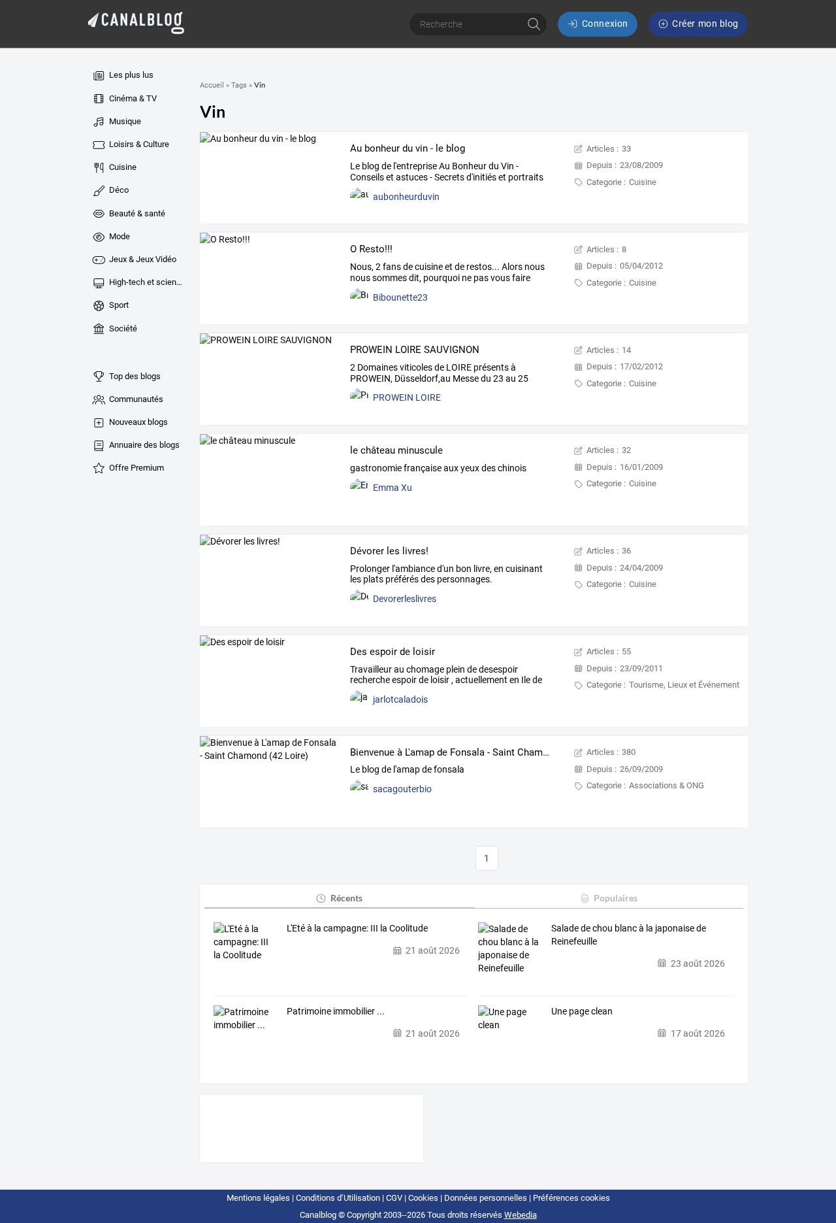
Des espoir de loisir (392, 652)
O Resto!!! (371, 249)
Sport (118, 305)
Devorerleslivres (404, 599)
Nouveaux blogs (137, 422)
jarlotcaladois (400, 699)
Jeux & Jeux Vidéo (141, 259)
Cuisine (122, 167)
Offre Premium (135, 468)
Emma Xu (392, 487)
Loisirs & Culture (138, 144)
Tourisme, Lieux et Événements (686, 685)
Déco (118, 190)
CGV (394, 1198)
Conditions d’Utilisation (338, 1198)
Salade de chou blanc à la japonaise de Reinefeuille (628, 935)
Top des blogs (134, 376)
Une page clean (582, 1011)
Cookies (423, 1198)
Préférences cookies (571, 1198)
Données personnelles (485, 1198)
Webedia (520, 1215)
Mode (118, 236)
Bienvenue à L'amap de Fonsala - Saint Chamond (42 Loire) (476, 752)
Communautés (135, 399)
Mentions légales (258, 1198)
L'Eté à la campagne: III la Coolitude (357, 928)
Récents (346, 897)
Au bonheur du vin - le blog (407, 148)
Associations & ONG (666, 785)
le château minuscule (396, 450)
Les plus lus (130, 75)
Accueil (212, 85)
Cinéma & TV (132, 98)
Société (122, 328)
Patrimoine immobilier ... (336, 1011)
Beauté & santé (136, 213)
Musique (124, 121)
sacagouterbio (402, 789)
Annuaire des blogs (143, 445)
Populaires (615, 897)
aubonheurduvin (406, 197)
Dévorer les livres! (389, 551)
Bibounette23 (400, 297)
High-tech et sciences (146, 282)
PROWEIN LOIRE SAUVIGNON (414, 350)
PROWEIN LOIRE (407, 397)
